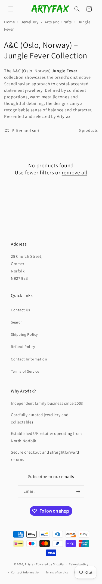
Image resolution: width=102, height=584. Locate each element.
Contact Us (20, 309)
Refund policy (78, 564)
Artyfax (30, 564)
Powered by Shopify (50, 564)
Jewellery (29, 21)
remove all (74, 172)
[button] (11, 9)
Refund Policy (23, 346)
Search (17, 322)
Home (9, 21)
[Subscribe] (78, 491)
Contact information (26, 572)
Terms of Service (25, 371)
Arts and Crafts (58, 21)
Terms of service (57, 572)
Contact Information (29, 359)
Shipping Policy (24, 334)
